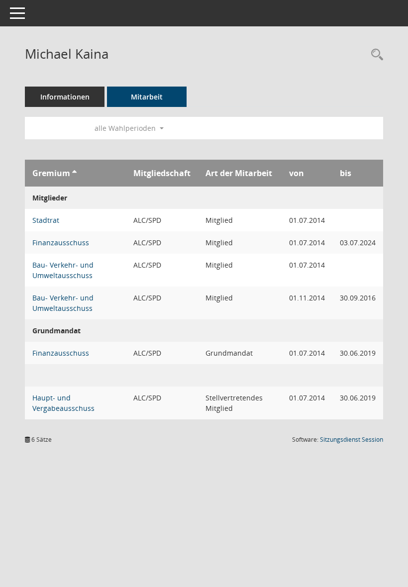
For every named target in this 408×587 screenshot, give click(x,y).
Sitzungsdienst (351, 439)
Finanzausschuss (60, 242)
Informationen (65, 96)
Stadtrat (45, 220)
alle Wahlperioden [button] (126, 128)
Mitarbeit (147, 96)
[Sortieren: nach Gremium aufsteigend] (74, 173)
